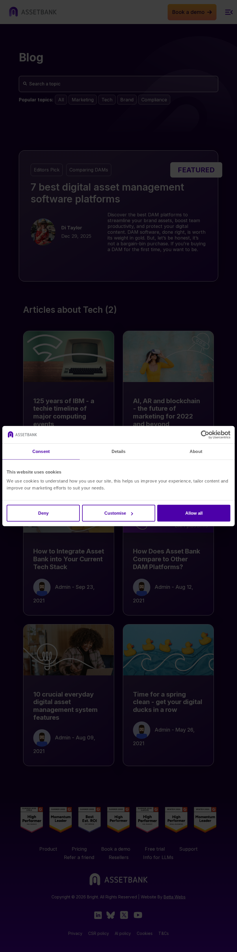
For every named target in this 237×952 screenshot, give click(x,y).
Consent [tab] (41, 451)
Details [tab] (119, 451)
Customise (115, 513)
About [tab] (196, 451)
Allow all (194, 513)
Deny (43, 513)
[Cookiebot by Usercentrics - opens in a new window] (205, 434)
